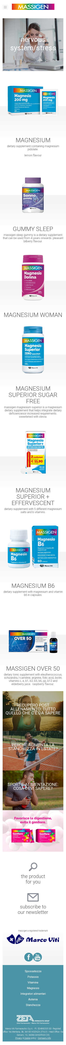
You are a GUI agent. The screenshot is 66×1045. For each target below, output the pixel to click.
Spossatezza (33, 971)
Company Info (44, 1038)
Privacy (18, 1038)
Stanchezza (33, 1005)
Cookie (27, 1038)
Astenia (33, 999)
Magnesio (33, 988)
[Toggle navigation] (5, 7)
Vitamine (33, 982)
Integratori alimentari (33, 993)
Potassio (33, 977)
